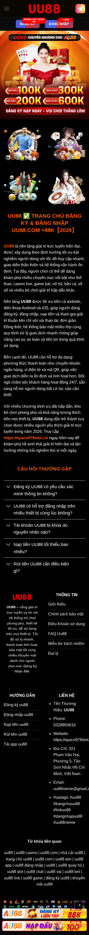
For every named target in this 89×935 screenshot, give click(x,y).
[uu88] (44, 8)
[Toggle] (8, 487)
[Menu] (7, 8)
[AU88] (44, 913)
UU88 (11, 607)
